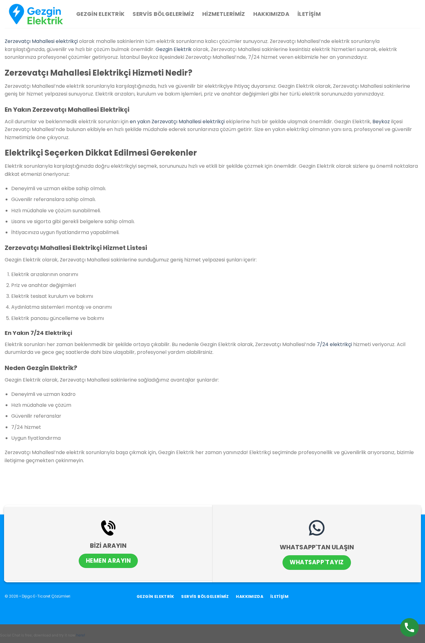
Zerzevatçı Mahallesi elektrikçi (41, 41)
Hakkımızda (271, 14)
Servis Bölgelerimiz (163, 14)
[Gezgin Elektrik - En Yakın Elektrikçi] (36, 14)
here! (80, 635)
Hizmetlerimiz (223, 14)
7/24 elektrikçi (334, 344)
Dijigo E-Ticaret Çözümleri (46, 596)
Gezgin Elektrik (100, 14)
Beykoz (381, 121)
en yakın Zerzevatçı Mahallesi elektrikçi (177, 121)
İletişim (309, 14)
